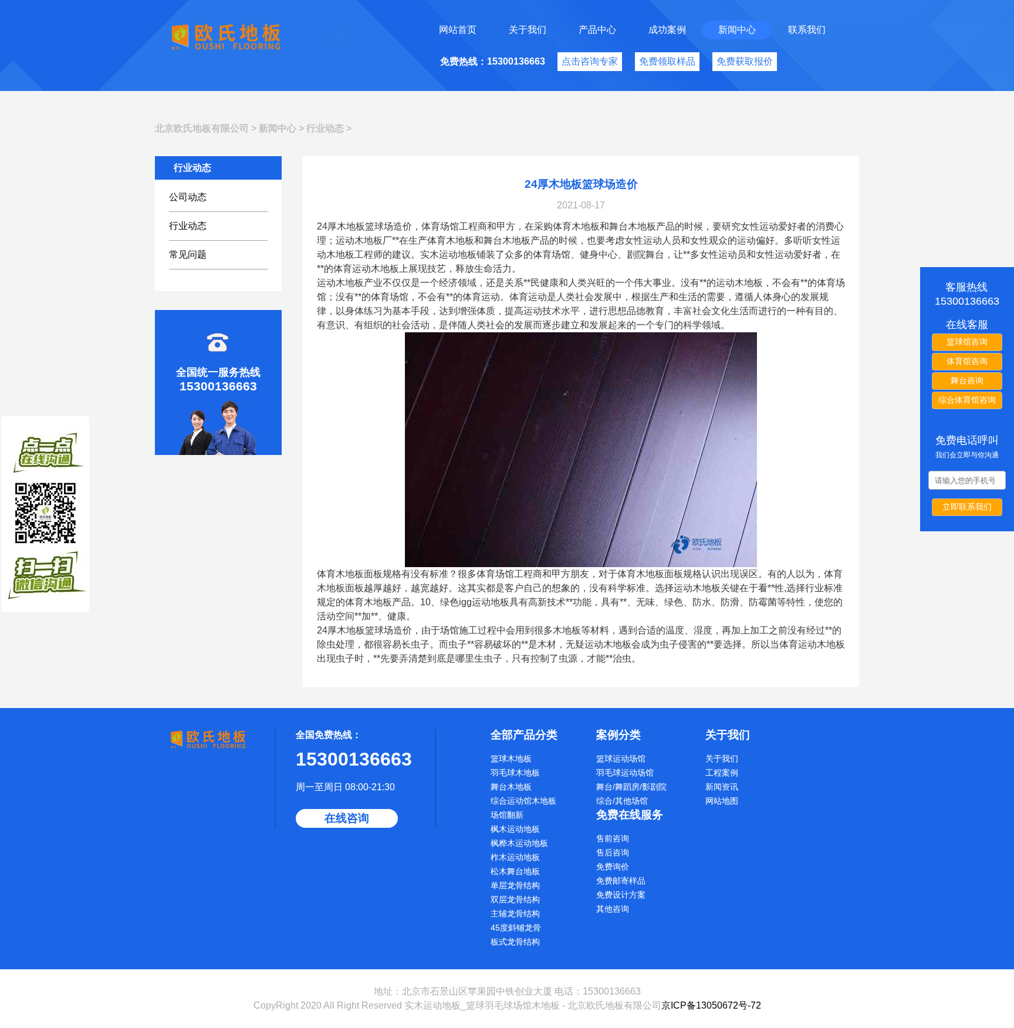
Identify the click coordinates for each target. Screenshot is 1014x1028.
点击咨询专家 (590, 61)
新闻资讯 (721, 786)
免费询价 (612, 866)
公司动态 (188, 197)
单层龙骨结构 (515, 885)
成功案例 (667, 30)
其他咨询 (612, 909)
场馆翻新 (507, 815)
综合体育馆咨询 (967, 400)
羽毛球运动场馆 (625, 772)
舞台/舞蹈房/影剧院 (631, 786)
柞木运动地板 (515, 857)
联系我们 (807, 30)
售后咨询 (612, 852)
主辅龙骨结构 (515, 913)
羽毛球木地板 (515, 772)
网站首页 (457, 30)
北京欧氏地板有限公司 (202, 128)
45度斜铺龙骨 (516, 927)
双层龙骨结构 (515, 899)
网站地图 (721, 800)
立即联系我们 (967, 506)
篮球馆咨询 (967, 341)
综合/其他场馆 (622, 800)
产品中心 (597, 30)
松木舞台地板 (515, 871)
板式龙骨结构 (515, 941)
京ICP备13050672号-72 (711, 1005)
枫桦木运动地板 (519, 843)
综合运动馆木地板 (523, 800)
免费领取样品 (667, 61)
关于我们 (527, 30)
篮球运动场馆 (620, 758)
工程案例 (721, 772)
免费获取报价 (744, 61)
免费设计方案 (620, 894)
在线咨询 (347, 818)
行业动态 (325, 128)
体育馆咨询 (967, 361)
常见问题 (188, 254)
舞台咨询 (967, 380)
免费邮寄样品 (620, 880)
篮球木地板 (511, 758)
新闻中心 (737, 30)
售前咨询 (612, 838)
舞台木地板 (511, 786)
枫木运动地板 (515, 829)
